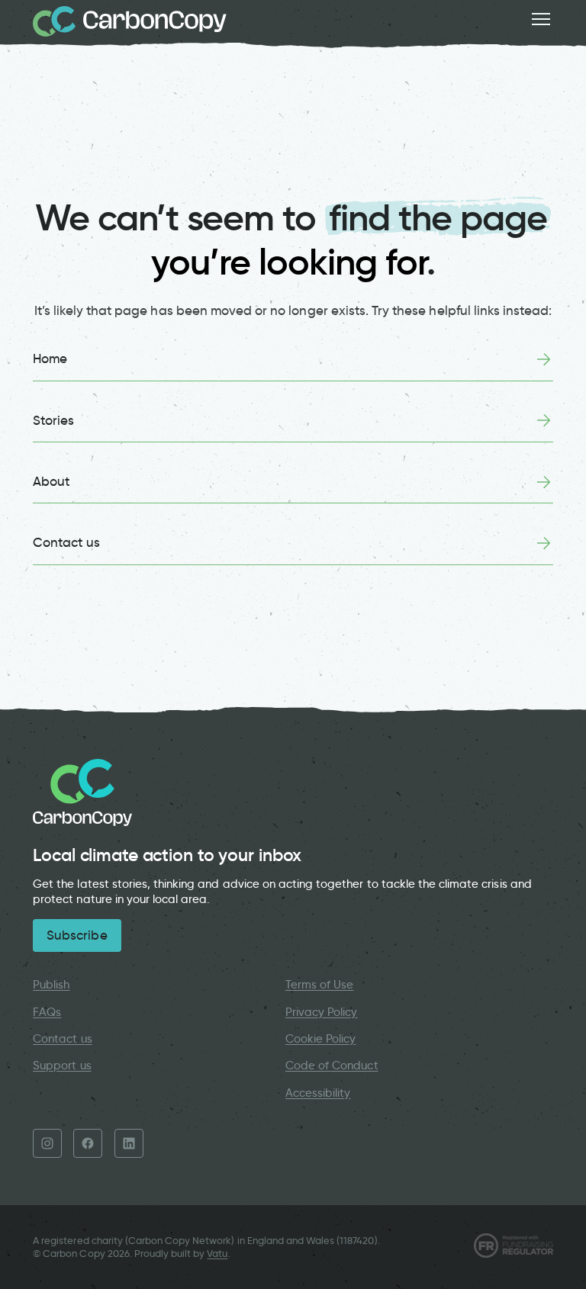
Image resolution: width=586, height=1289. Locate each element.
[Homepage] (130, 21)
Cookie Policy (320, 1039)
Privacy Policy (321, 1012)
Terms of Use (319, 985)
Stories (53, 420)
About (51, 481)
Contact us (66, 542)
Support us (62, 1065)
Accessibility (318, 1093)
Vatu (217, 1253)
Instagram (47, 1143)
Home (50, 358)
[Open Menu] (541, 19)
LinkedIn (128, 1143)
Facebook (87, 1143)
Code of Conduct (331, 1065)
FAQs (47, 1012)
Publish (51, 985)
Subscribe (77, 935)
